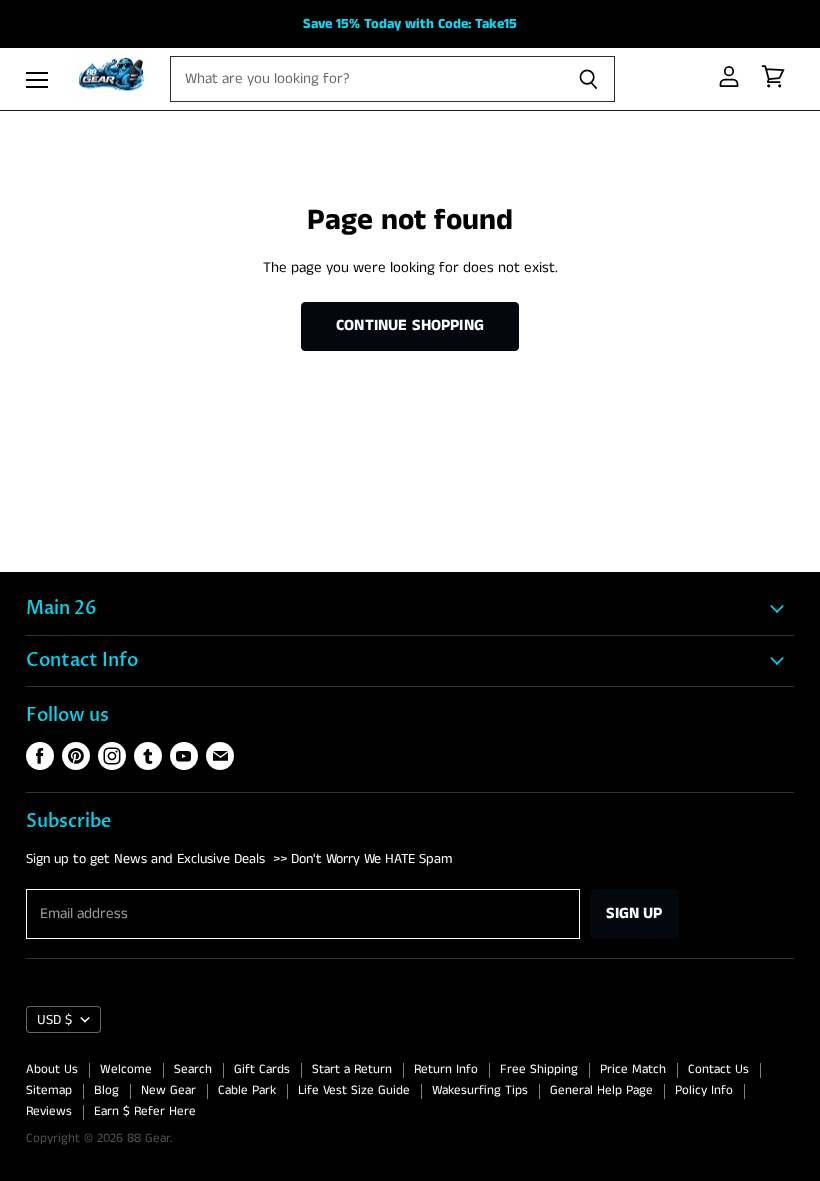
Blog (106, 1090)
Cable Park (247, 1090)
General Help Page (601, 1090)
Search (193, 1069)
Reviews (49, 1111)
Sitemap (49, 1090)
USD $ (54, 1020)
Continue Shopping (410, 325)
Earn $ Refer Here (145, 1111)
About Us (52, 1069)
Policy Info (704, 1090)
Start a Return (352, 1069)
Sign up (634, 913)
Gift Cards (262, 1069)
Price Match (633, 1069)
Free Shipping (539, 1069)
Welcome (126, 1069)
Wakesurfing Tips (480, 1090)
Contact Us (718, 1069)
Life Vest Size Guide (354, 1090)
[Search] (588, 79)
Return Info (446, 1069)
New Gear (168, 1090)
